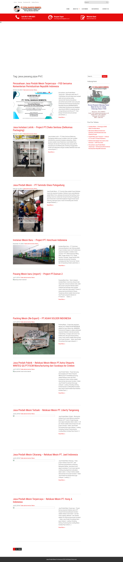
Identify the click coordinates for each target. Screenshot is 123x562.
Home (15, 2)
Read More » (62, 117)
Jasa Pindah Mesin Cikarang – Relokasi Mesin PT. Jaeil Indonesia (45, 454)
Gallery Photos (35, 2)
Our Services (95, 9)
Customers (85, 9)
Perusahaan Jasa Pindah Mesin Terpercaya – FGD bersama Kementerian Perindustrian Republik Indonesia (42, 85)
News (35, 90)
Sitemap (20, 2)
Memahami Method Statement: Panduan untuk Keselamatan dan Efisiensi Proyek (97, 132)
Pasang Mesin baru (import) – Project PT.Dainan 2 (38, 273)
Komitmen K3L (26, 2)
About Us (75, 9)
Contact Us (105, 9)
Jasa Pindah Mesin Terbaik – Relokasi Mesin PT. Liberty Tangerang (46, 410)
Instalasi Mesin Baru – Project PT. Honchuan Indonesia (40, 240)
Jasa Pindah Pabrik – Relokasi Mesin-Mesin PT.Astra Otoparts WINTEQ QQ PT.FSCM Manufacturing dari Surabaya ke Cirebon (44, 364)
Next (19, 549)
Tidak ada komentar (28, 90)
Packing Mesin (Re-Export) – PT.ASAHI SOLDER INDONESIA (42, 318)
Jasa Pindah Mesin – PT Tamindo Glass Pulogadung (39, 185)
